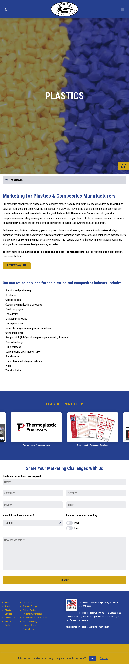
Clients (8, 610)
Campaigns (10, 617)
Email (77, 528)
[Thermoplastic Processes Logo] (36, 427)
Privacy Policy (28, 629)
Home (7, 602)
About (7, 606)
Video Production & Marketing (36, 617)
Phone (77, 522)
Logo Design (28, 602)
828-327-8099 (85, 606)
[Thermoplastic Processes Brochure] (92, 427)
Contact (8, 625)
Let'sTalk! (123, 166)
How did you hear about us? (18, 515)
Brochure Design (30, 606)
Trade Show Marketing (32, 614)
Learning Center (29, 625)
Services (8, 614)
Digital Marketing (30, 621)
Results (8, 621)
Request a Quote (16, 265)
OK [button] (92, 658)
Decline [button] (104, 658)
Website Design (29, 610)
